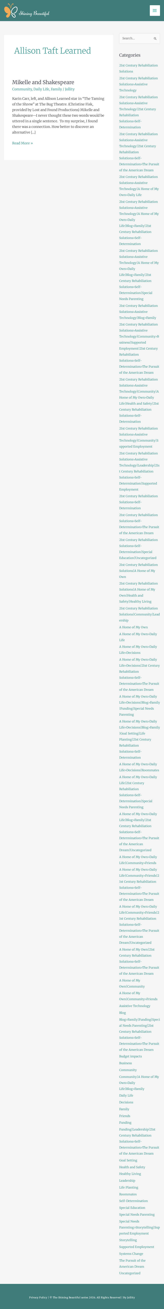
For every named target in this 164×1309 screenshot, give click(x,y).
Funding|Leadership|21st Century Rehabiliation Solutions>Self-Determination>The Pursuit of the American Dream (139, 1141)
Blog (122, 1013)
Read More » (22, 142)
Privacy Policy (38, 1297)
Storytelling (128, 1240)
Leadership (127, 1180)
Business (125, 1063)
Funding (125, 1122)
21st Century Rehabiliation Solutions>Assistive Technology (138, 84)
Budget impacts (130, 1056)
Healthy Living (130, 1174)
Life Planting (128, 1187)
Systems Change (131, 1254)
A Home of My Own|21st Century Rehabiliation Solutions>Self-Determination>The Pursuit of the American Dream (139, 961)
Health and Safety (132, 1167)
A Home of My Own (133, 627)
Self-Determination (133, 1201)
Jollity (131, 1297)
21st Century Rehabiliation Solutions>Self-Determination (138, 502)
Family (56, 89)
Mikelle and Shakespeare (43, 82)
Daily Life (41, 89)
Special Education (132, 1208)
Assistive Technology (134, 1006)
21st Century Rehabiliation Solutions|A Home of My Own (138, 571)
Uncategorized (129, 1273)
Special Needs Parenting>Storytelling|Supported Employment (139, 1227)
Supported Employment (136, 1247)
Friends (124, 1116)
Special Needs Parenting (137, 1214)
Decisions (126, 1102)
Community (22, 89)
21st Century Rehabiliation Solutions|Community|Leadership (139, 614)
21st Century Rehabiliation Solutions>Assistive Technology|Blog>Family (138, 312)
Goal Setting (128, 1160)
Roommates (128, 1194)
